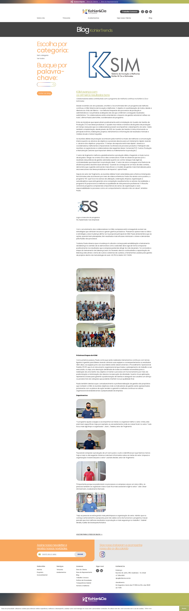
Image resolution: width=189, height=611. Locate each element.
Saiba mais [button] (148, 608)
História (39, 570)
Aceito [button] (184, 608)
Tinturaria (66, 18)
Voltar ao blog (44, 93)
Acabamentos (93, 18)
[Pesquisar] (54, 84)
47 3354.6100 (120, 575)
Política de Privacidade (84, 580)
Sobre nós (41, 18)
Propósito (40, 572)
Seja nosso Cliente (124, 18)
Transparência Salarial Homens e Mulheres (83, 584)
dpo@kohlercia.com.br (123, 578)
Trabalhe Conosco (82, 578)
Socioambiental (42, 575)
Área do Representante (109, 2)
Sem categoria (42, 55)
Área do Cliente (92, 2)
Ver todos (40, 58)
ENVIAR (80, 554)
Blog (150, 18)
